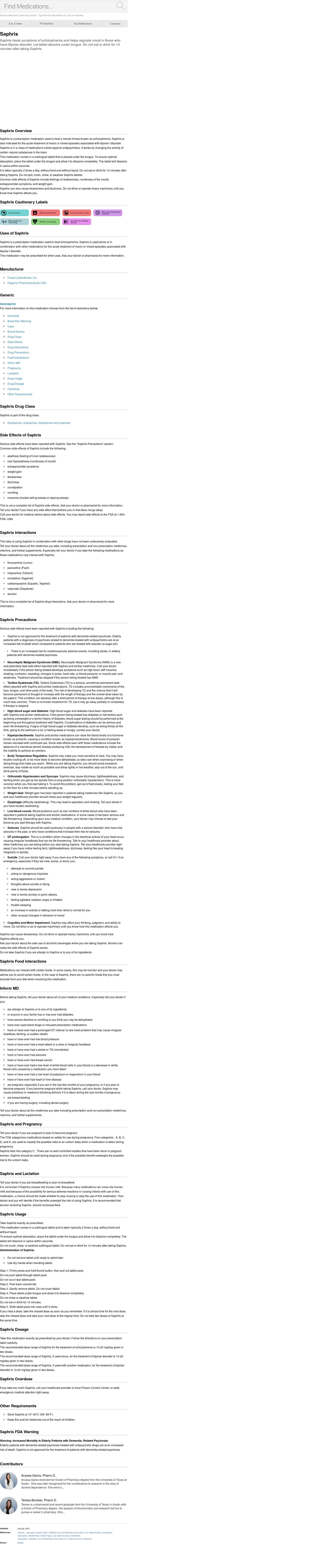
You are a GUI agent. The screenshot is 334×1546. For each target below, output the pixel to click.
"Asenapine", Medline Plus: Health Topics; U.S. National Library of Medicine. (49, 1535)
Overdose (13, 389)
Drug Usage (14, 378)
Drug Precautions (18, 352)
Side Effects (14, 342)
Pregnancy (14, 368)
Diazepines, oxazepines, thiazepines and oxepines (38, 423)
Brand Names (16, 331)
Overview (13, 316)
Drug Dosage (15, 384)
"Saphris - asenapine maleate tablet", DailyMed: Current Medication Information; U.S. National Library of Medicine (64, 1532)
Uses (10, 326)
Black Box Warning (19, 321)
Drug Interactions (18, 347)
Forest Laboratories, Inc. (22, 278)
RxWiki (20, 1542)
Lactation (13, 373)
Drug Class (14, 337)
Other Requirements (19, 394)
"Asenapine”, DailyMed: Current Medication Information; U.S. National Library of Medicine (54, 1538)
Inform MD (13, 363)
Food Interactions (18, 358)
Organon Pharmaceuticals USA (26, 283)
